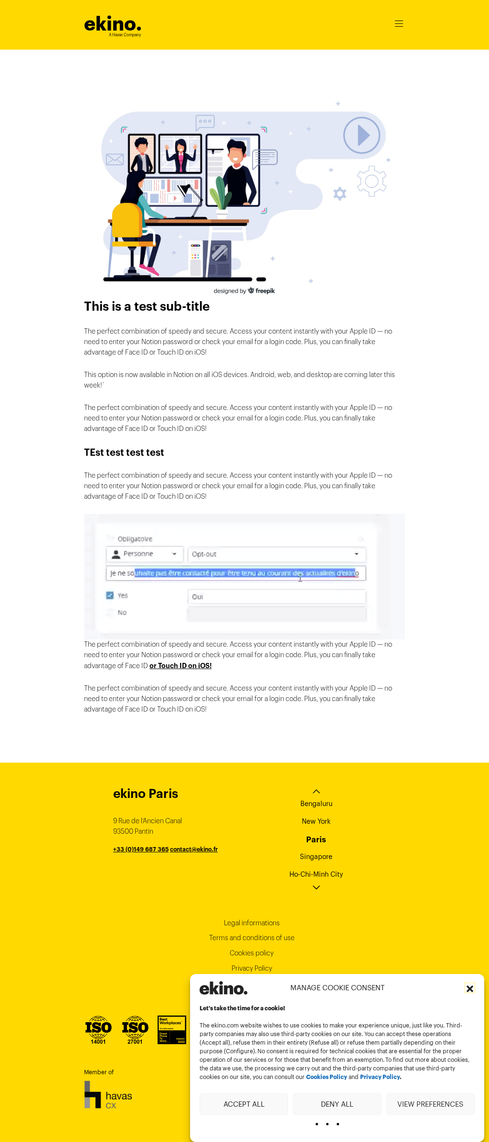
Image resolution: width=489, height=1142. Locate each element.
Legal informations (252, 923)
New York (316, 821)
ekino (113, 24)
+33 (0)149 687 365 (141, 849)
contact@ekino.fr (194, 849)
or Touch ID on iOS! (180, 666)
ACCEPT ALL (244, 1104)
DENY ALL (337, 1104)
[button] (470, 988)
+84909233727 (135, 860)
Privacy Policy (380, 1077)
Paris (316, 839)
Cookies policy (252, 953)
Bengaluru (316, 803)
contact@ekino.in (201, 870)
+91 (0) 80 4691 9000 (144, 870)
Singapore (316, 856)
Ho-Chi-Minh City (316, 874)
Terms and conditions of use (252, 938)
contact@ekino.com (186, 860)
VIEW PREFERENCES (430, 1104)
